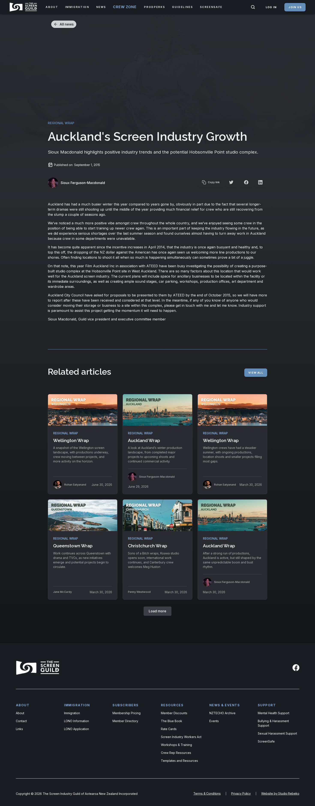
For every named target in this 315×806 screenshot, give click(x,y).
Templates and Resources (179, 760)
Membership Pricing (126, 713)
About (20, 713)
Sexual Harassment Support (277, 733)
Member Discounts (174, 713)
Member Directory (125, 721)
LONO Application (76, 729)
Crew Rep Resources (176, 753)
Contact (21, 721)
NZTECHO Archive (222, 713)
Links (19, 729)
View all (255, 372)
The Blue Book (171, 721)
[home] (24, 7)
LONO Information (76, 721)
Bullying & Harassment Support (273, 723)
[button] (52, 7)
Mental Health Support (273, 713)
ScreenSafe (266, 741)
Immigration (72, 713)
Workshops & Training (176, 745)
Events (214, 721)
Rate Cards (169, 729)
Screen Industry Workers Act (181, 737)
